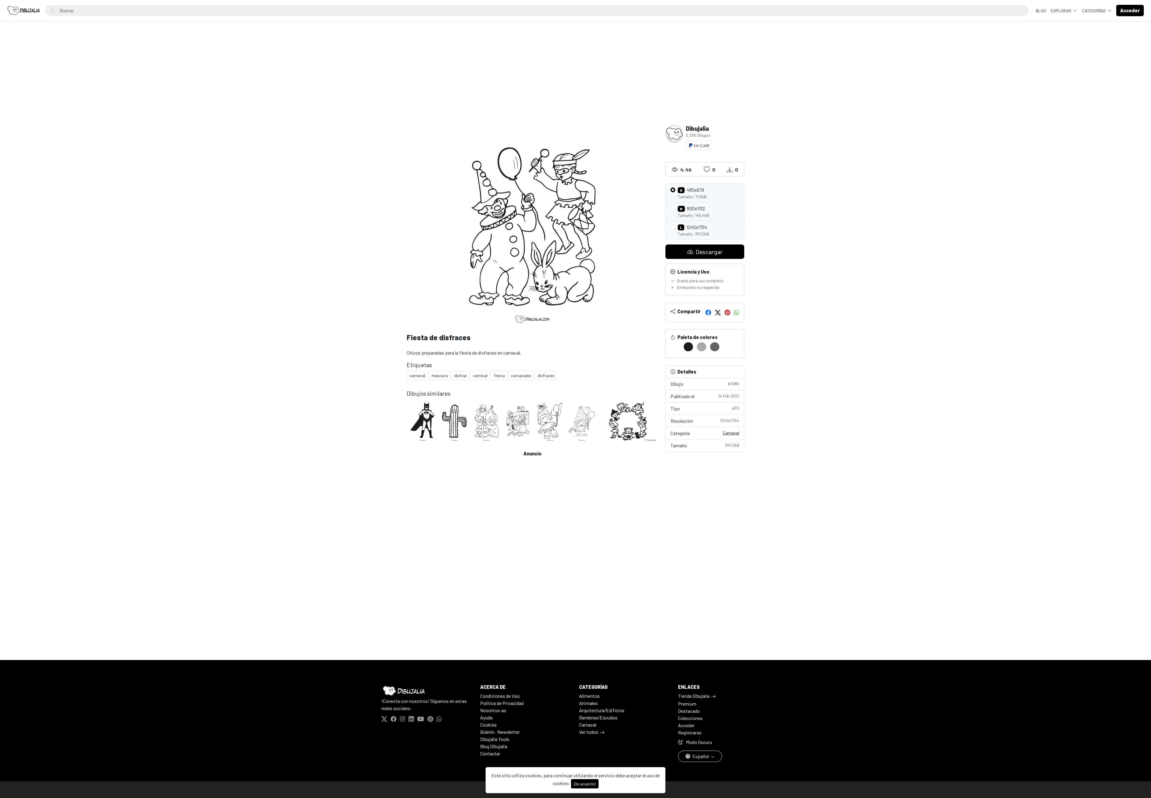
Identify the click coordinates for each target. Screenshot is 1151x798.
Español (700, 756)
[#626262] (714, 346)
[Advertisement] (575, 80)
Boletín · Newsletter (500, 732)
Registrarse (689, 732)
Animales (588, 703)
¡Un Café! (701, 145)
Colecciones (690, 718)
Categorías (1094, 10)
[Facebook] (708, 312)
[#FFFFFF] (675, 346)
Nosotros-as (493, 710)
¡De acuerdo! (585, 783)
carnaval (417, 375)
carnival (480, 375)
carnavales (521, 375)
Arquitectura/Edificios (601, 710)
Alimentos (589, 696)
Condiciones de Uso (500, 696)
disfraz (460, 375)
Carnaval (731, 432)
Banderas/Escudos (598, 717)
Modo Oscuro (698, 742)
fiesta (499, 375)
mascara (440, 375)
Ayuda (486, 717)
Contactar (490, 753)
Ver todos (588, 732)
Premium (687, 703)
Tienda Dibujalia (693, 696)
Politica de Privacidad (502, 703)
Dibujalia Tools (494, 739)
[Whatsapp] (736, 312)
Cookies (488, 725)
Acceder (686, 725)
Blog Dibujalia (493, 746)
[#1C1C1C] (688, 346)
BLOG (1041, 10)
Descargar (708, 251)
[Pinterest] (727, 312)
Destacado (689, 711)
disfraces (546, 375)
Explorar (1061, 10)
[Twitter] (718, 312)
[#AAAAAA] (701, 346)
